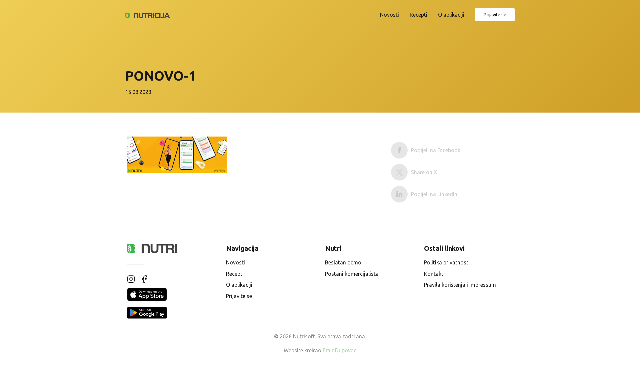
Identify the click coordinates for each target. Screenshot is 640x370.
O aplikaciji (451, 15)
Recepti (418, 15)
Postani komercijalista (352, 273)
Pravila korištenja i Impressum (460, 284)
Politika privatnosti (447, 262)
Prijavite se (494, 14)
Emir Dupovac (339, 350)
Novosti (389, 15)
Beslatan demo (343, 262)
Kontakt (433, 273)
